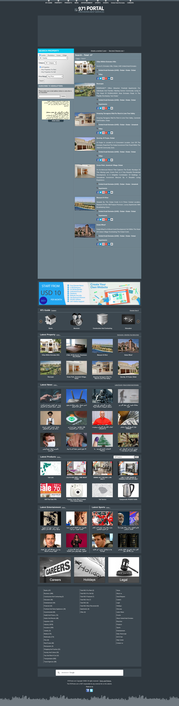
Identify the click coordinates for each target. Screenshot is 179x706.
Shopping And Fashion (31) (52, 649)
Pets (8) (46, 640)
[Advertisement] (89, 31)
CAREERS (130, 3)
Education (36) (48, 599)
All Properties (45, 67)
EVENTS (106, 3)
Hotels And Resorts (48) (51, 618)
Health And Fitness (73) (51, 615)
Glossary (119, 609)
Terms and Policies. (105, 681)
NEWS (77, 3)
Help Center (120, 640)
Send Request (121, 596)
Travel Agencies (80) (50, 661)
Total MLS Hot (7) (85, 599)
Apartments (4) (84, 609)
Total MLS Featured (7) (87, 596)
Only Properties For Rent (48, 69)
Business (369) (48, 593)
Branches (119, 621)
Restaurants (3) (48, 646)
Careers (119, 599)
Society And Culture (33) (51, 652)
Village (65, 55)
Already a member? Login (98, 51)
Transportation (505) (50, 658)
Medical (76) (47, 634)
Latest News (120, 612)
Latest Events (118, 385)
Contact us (120, 643)
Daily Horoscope (121, 634)
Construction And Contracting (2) (53, 596)
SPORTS (98, 3)
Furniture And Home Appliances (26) (55, 609)
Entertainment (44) (49, 603)
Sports (118, 627)
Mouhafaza (51, 55)
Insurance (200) (48, 627)
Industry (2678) (48, 624)
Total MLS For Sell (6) (86, 593)
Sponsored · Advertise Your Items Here (128, 335)
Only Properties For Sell (48, 72)
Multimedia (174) (49, 637)
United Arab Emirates (118, 3)
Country (43, 55)
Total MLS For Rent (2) (87, 590)
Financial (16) (48, 606)
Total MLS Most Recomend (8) (89, 606)
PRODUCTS (68, 3)
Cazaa (58, 55)
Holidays (119, 606)
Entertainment (121, 630)
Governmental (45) (49, 612)
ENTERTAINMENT (87, 3)
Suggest (53, 310)
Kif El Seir (120, 637)
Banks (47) (47, 590)
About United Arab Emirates (131, 385)
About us (119, 593)
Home (78, 58)
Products (119, 624)
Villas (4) (83, 612)
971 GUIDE (48, 3)
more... (58, 335)
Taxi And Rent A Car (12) (51, 655)
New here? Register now (116, 51)
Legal (118, 603)
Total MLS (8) (84, 603)
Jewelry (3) (47, 630)
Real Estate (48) (49, 643)
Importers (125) (48, 621)
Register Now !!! (134, 310)
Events (119, 615)
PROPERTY (58, 3)
